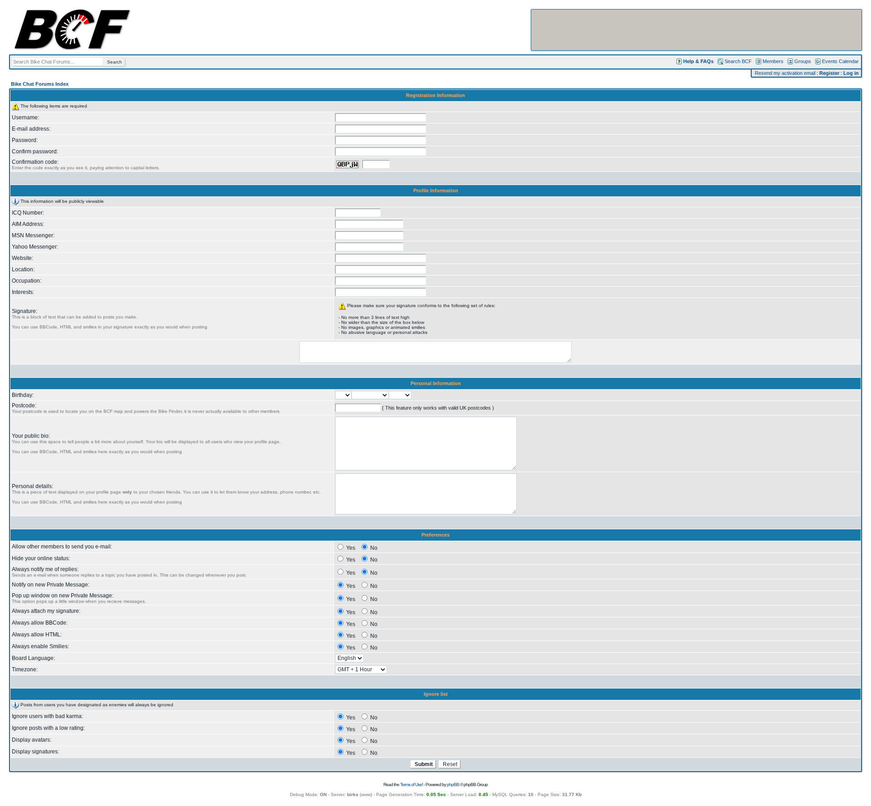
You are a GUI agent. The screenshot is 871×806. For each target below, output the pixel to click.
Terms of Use (411, 784)
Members (773, 61)
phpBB (453, 784)
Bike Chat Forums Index (40, 84)
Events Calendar (840, 61)
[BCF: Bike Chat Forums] (72, 48)
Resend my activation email (785, 73)
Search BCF (738, 61)
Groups (802, 61)
